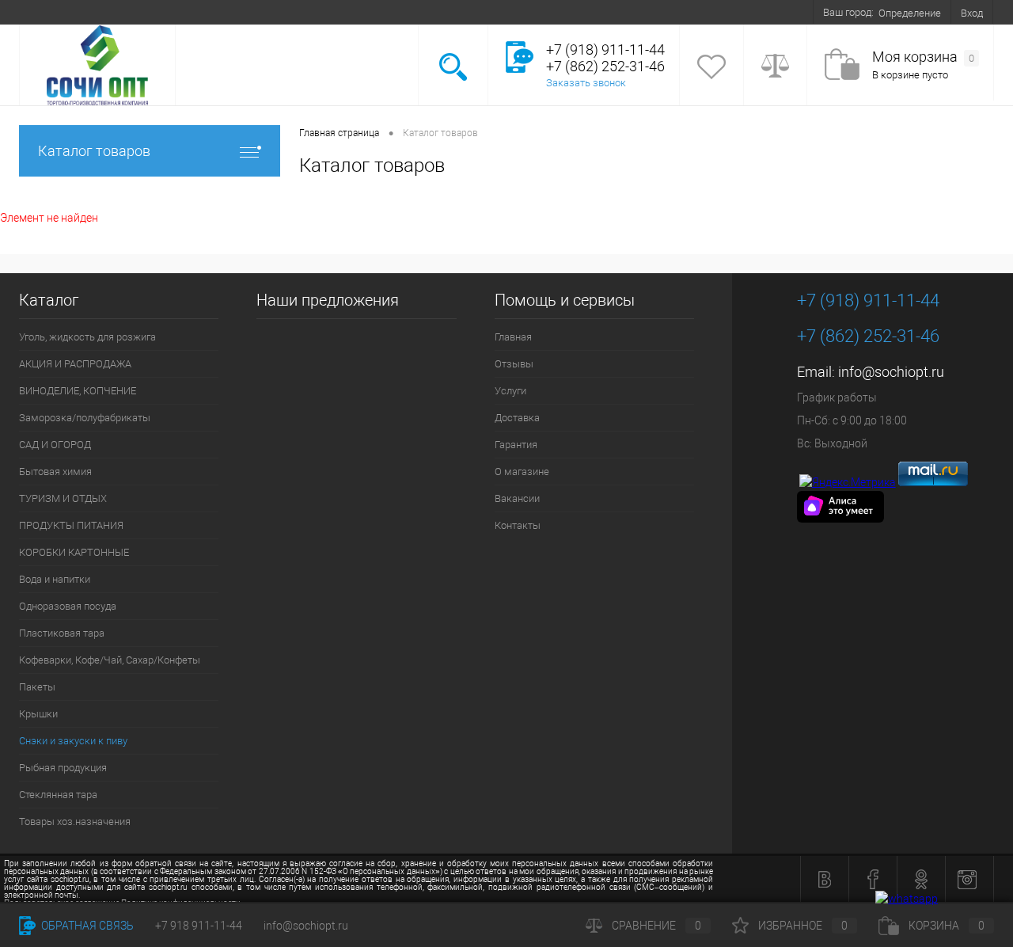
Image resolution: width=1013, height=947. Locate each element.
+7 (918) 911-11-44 (868, 300)
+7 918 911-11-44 (198, 925)
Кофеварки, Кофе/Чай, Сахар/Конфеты (109, 660)
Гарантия (270, 11)
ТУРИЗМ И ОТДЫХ (63, 498)
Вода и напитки (54, 579)
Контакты (461, 11)
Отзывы (102, 11)
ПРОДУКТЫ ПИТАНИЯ (71, 525)
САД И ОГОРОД (55, 445)
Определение (909, 13)
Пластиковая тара (61, 633)
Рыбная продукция (63, 768)
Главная (47, 11)
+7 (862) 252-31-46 (868, 336)
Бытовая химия (55, 471)
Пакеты (37, 687)
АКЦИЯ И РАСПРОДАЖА (75, 364)
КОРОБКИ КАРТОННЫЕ (74, 552)
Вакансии (399, 11)
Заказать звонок (586, 83)
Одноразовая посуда (67, 606)
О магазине (335, 11)
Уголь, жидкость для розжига (87, 337)
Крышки (38, 714)
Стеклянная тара (58, 795)
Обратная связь (86, 925)
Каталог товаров (94, 151)
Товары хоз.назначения (75, 821)
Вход (972, 13)
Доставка (210, 11)
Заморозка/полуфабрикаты (84, 418)
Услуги (154, 11)
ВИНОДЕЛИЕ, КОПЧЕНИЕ (77, 391)
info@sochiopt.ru (891, 371)
